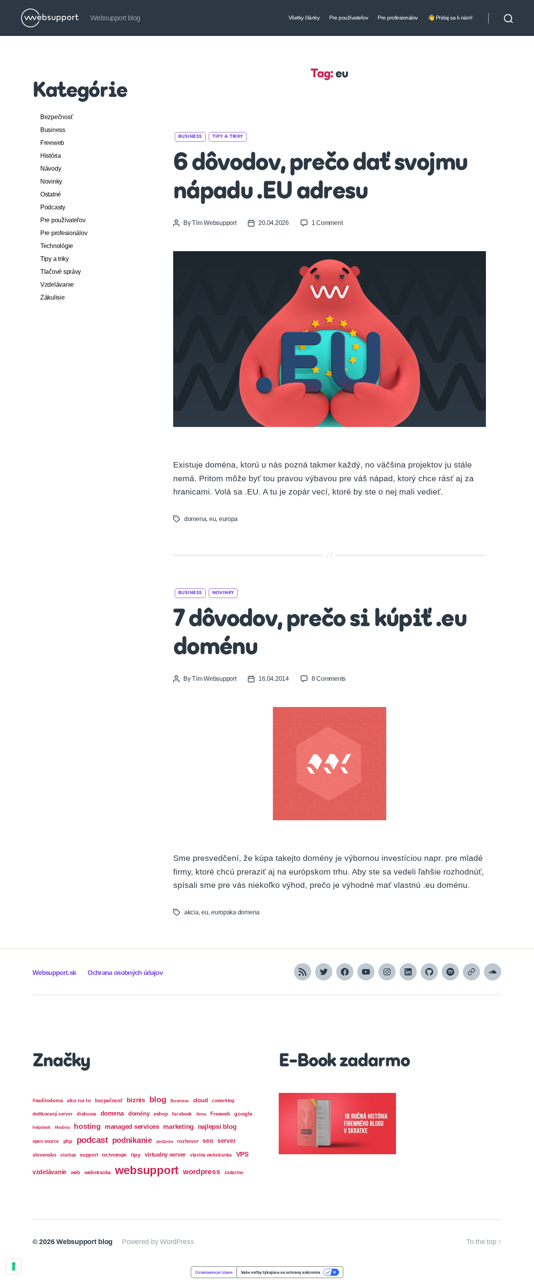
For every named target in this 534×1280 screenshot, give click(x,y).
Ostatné (50, 194)
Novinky (51, 181)
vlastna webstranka (211, 1155)
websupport (147, 1170)
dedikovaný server (52, 1114)
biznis (136, 1100)
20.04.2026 (273, 223)
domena (195, 519)
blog (158, 1099)
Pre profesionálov (398, 17)
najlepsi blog (217, 1126)
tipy (136, 1154)
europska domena (235, 912)
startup (67, 1155)
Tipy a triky (54, 258)
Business (52, 130)
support (89, 1155)
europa (228, 519)
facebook (182, 1114)
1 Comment (327, 223)
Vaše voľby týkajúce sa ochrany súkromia (280, 1272)
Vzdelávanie (57, 284)
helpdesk (41, 1127)
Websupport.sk (54, 973)
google (243, 1114)
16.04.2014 (273, 678)
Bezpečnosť (56, 117)
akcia (191, 912)
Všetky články (304, 17)
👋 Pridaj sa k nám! (450, 17)
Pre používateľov (348, 17)
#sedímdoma (47, 1100)
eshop (161, 1114)
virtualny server (165, 1154)
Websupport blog (84, 1242)
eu (212, 519)
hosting (87, 1126)
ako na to (79, 1100)
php (67, 1141)
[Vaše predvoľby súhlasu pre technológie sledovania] (13, 1266)
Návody (50, 168)
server (226, 1140)
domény (138, 1113)
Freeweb (52, 142)
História (50, 155)
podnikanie (132, 1140)
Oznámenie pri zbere (214, 1272)
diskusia (86, 1114)
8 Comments (329, 678)
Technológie (56, 246)
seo (207, 1140)
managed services (132, 1126)
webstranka (97, 1172)
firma (201, 1114)
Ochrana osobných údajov (125, 973)
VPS (242, 1154)
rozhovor (187, 1141)
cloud (200, 1100)
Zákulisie (52, 297)
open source (45, 1141)
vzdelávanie (49, 1172)
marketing (178, 1126)
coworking (223, 1100)
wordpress (201, 1172)
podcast (92, 1140)
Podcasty (52, 207)
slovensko (44, 1155)
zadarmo (233, 1172)
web (75, 1172)
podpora (164, 1141)
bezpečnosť (108, 1100)
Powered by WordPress (158, 1242)
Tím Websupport (214, 223)
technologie (114, 1155)
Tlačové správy (60, 271)
